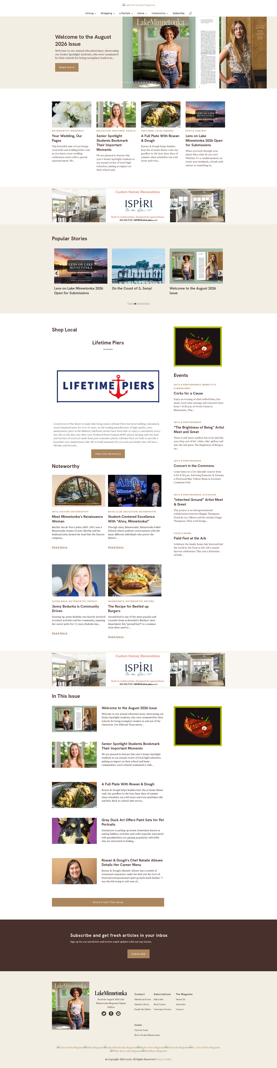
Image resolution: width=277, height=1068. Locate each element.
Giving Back (59, 601)
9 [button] (146, 304)
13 (154, 82)
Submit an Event (142, 999)
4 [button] (135, 304)
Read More (67, 67)
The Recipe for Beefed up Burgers (128, 608)
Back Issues (160, 1004)
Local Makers (164, 131)
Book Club (115, 511)
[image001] (198, 365)
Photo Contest (196, 131)
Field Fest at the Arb (190, 538)
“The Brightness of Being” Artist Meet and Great (199, 429)
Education (104, 131)
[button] (56, 273)
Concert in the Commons (194, 465)
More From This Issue (108, 902)
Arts (55, 511)
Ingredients (116, 601)
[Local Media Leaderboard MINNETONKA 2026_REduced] (138, 221)
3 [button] (133, 304)
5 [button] (137, 304)
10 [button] (148, 304)
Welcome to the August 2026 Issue (129, 708)
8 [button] (144, 304)
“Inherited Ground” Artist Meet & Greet (198, 502)
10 (146, 82)
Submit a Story (141, 1004)
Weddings (77, 131)
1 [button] (128, 304)
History (64, 511)
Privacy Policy (164, 1059)
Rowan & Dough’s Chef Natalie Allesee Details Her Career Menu (132, 862)
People (130, 131)
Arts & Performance (187, 384)
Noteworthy (60, 131)
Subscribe (138, 953)
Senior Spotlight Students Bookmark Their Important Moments (112, 143)
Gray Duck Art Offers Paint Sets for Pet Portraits (133, 822)
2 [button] (130, 304)
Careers (180, 1009)
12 (152, 82)
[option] (81, 270)
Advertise (181, 1004)
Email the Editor (142, 1009)
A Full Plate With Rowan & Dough (160, 138)
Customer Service (162, 1009)
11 (149, 82)
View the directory (108, 453)
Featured (118, 131)
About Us (180, 999)
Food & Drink (182, 533)
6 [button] (139, 304)
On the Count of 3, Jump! (74, 288)
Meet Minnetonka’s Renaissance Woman (77, 519)
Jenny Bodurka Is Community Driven (75, 608)
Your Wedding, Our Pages (67, 138)
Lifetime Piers (108, 342)
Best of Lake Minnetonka (147, 1034)
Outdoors (209, 495)
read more (59, 547)
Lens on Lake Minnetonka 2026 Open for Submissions (204, 140)
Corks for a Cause (188, 393)
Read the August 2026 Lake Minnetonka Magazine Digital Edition (111, 1003)
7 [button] (142, 304)
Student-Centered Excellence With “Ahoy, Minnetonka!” (131, 519)
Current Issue (141, 1030)
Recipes (149, 601)
